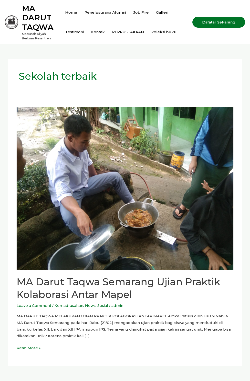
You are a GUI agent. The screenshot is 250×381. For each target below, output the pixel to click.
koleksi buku (164, 32)
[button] (218, 22)
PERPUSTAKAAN (128, 32)
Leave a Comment (34, 305)
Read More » (29, 347)
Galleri (162, 12)
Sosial (102, 305)
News (90, 305)
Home (71, 12)
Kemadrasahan (68, 305)
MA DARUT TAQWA (37, 17)
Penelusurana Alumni (105, 12)
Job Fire (141, 12)
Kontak (98, 32)
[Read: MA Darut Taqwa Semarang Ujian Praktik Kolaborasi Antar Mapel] (125, 188)
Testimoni (74, 32)
